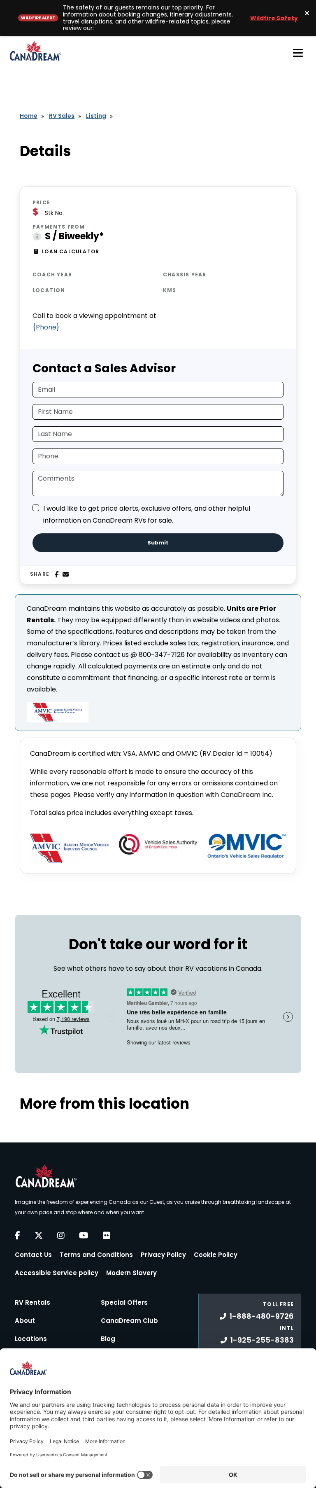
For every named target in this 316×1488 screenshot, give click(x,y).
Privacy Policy (163, 1254)
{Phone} (46, 327)
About (25, 1320)
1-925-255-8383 (262, 1340)
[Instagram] (61, 1235)
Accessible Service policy (56, 1272)
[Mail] (66, 575)
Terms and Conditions (96, 1254)
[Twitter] (39, 1235)
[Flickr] (106, 1235)
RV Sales (61, 116)
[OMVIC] (246, 846)
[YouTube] (83, 1235)
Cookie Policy (215, 1254)
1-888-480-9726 (262, 1316)
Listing (96, 116)
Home (28, 116)
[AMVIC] (69, 849)
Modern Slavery (131, 1272)
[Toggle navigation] (298, 52)
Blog (108, 1338)
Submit (158, 542)
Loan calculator (70, 251)
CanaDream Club (129, 1320)
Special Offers (124, 1302)
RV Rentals (32, 1302)
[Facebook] (56, 575)
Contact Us (33, 1254)
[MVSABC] (157, 844)
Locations (31, 1338)
